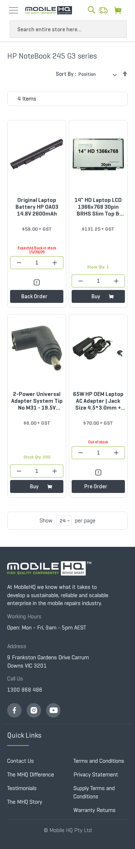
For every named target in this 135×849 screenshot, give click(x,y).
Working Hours (24, 616)
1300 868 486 (24, 689)
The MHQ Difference (30, 774)
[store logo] (48, 10)
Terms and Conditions (98, 760)
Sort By (64, 73)
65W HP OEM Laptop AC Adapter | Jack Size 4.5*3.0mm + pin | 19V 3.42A (98, 401)
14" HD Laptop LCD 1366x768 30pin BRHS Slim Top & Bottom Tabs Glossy (98, 207)
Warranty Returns (94, 810)
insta (34, 710)
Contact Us (20, 760)
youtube (53, 710)
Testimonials (22, 788)
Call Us (15, 678)
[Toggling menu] (13, 10)
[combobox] (68, 29)
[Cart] (119, 10)
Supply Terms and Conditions (94, 792)
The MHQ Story (24, 801)
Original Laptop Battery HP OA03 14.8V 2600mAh (36, 207)
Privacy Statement (95, 774)
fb (14, 710)
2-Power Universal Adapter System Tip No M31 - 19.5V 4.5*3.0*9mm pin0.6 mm (36, 401)
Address (16, 646)
